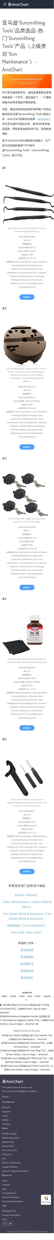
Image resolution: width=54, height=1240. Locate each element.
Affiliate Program (9, 1133)
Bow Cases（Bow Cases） (27, 932)
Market (5, 1120)
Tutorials (6, 1184)
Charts (5, 1115)
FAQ (4, 1158)
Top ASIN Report (9, 1193)
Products (6, 1107)
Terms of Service (9, 1150)
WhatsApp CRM (9, 1211)
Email (30, 996)
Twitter (4, 996)
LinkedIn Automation (11, 1215)
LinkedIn (47, 996)
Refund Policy (8, 1142)
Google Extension (10, 1167)
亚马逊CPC (27, 977)
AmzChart (44, 119)
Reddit (13, 996)
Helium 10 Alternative (11, 1162)
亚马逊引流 (27, 970)
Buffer (38, 996)
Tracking (6, 1124)
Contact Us (7, 1154)
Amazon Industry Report (12, 1201)
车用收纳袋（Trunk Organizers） (27, 925)
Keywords (6, 1111)
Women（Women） (27, 895)
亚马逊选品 (27, 949)
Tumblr (22, 996)
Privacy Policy (8, 1146)
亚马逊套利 (27, 956)
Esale (4, 1219)
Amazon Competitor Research (15, 1171)
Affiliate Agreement (10, 1137)
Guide (4, 1180)
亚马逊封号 (27, 963)
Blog (4, 1189)
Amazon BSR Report (11, 1197)
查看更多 (27, 297)
